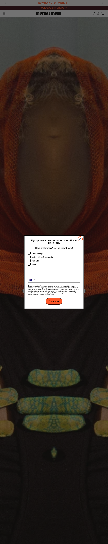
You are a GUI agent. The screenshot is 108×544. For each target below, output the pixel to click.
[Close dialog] (80, 239)
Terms (52, 295)
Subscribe (54, 301)
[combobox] (32, 280)
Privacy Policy (44, 295)
